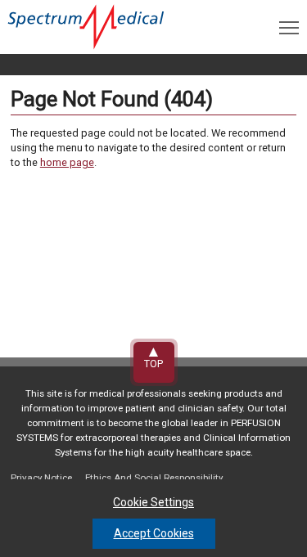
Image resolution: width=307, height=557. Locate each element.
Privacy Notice (41, 477)
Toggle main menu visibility (289, 27)
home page (67, 162)
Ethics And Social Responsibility (154, 477)
